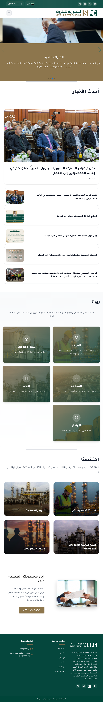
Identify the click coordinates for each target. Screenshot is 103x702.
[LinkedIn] (89, 686)
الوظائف (61, 667)
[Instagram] (80, 4)
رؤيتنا (63, 663)
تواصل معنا (60, 672)
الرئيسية (61, 649)
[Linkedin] (85, 4)
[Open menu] (9, 13)
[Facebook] (95, 4)
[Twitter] (90, 4)
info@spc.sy (24, 649)
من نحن (62, 658)
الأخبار (62, 654)
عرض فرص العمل (31, 610)
